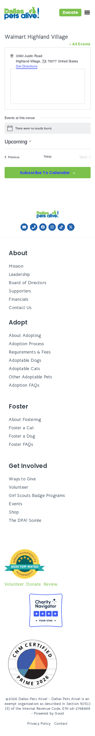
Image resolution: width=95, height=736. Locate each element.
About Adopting (25, 335)
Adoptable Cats (24, 368)
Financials (18, 299)
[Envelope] (24, 227)
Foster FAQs (21, 444)
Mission (16, 266)
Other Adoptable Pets (30, 377)
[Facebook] (43, 227)
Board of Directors (27, 283)
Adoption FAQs (24, 385)
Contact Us (20, 307)
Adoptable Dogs (25, 360)
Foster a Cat (21, 428)
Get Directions (26, 66)
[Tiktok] (61, 227)
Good (59, 713)
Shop (14, 512)
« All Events (79, 44)
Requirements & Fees (29, 352)
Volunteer (18, 487)
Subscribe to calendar (45, 172)
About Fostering (25, 419)
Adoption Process (26, 344)
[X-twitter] (70, 227)
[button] (70, 12)
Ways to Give (22, 479)
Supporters (20, 291)
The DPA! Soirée (25, 520)
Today (47, 156)
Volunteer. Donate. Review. (31, 584)
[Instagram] (52, 227)
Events (15, 504)
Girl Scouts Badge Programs (37, 495)
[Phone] (33, 227)
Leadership (19, 274)
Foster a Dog (22, 436)
